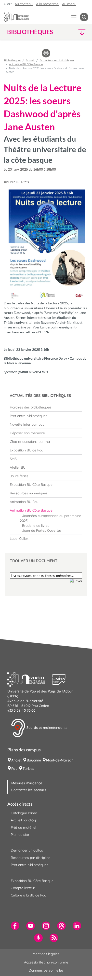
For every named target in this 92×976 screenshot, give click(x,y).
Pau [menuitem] (14, 768)
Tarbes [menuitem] (28, 768)
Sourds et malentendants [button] (46, 727)
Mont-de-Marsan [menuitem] (59, 760)
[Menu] (74, 17)
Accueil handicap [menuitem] (24, 820)
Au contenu (24, 4)
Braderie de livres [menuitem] (35, 525)
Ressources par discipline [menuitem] (30, 857)
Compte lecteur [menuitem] (23, 888)
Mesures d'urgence (26, 783)
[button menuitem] (84, 17)
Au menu (69, 4)
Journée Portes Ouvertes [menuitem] (42, 530)
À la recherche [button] (47, 4)
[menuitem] (46, 407)
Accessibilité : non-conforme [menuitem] (46, 962)
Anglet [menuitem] (16, 760)
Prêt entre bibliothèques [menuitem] (29, 865)
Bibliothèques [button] (30, 31)
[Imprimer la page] (46, 53)
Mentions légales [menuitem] (46, 954)
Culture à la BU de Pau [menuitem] (28, 895)
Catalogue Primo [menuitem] (24, 813)
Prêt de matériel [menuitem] (23, 827)
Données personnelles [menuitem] (46, 970)
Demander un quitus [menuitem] (27, 850)
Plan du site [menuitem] (20, 834)
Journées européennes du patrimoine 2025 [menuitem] (50, 518)
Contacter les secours (28, 790)
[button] (79, 32)
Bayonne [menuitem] (34, 760)
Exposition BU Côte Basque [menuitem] (32, 881)
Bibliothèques (12, 60)
